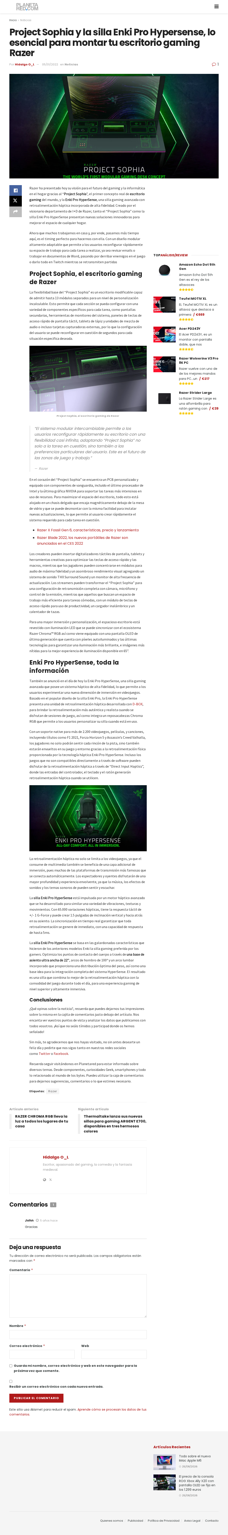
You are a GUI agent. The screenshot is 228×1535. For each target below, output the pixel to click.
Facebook (61, 1053)
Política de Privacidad (163, 1521)
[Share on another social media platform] (15, 211)
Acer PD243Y (189, 328)
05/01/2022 (50, 64)
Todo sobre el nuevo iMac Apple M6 (195, 1458)
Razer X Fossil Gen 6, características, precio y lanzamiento (88, 530)
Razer (52, 1091)
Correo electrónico (27, 1346)
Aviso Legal (192, 1521)
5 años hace (48, 1220)
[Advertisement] (186, 213)
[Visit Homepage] (27, 6)
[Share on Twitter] (15, 201)
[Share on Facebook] (15, 190)
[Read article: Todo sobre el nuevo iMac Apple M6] (164, 1462)
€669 (200, 314)
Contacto (212, 1521)
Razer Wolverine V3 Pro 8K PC (198, 360)
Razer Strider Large (195, 392)
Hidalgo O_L (25, 64)
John (29, 1220)
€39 (215, 408)
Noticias (25, 20)
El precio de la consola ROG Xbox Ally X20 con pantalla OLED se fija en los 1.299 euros (197, 1483)
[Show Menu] (216, 6)
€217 (206, 378)
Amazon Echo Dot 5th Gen (197, 266)
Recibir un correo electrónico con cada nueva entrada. (56, 1386)
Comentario (21, 1270)
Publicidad (135, 1521)
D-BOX (137, 704)
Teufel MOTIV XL (192, 298)
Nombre (17, 1326)
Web (85, 1346)
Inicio (13, 20)
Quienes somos (111, 1521)
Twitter (44, 1053)
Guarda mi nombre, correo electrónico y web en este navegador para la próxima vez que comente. (75, 1368)
